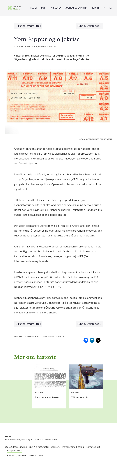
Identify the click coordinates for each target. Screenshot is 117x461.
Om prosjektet (14, 450)
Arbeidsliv (56, 8)
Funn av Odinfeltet (88, 25)
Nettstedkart (93, 447)
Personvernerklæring (73, 447)
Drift (44, 8)
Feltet (33, 8)
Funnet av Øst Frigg (29, 25)
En (111, 8)
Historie (95, 8)
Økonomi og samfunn (76, 8)
